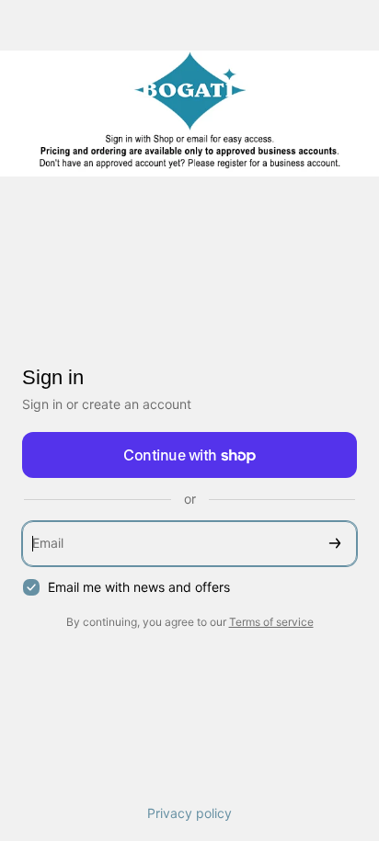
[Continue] (334, 544)
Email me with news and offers (139, 587)
